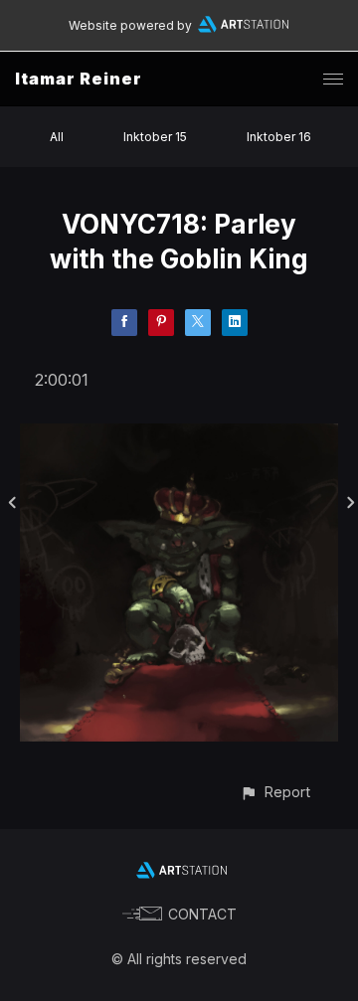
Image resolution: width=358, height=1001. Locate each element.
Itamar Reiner (78, 78)
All (57, 136)
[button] (275, 791)
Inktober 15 (155, 136)
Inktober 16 (279, 136)
